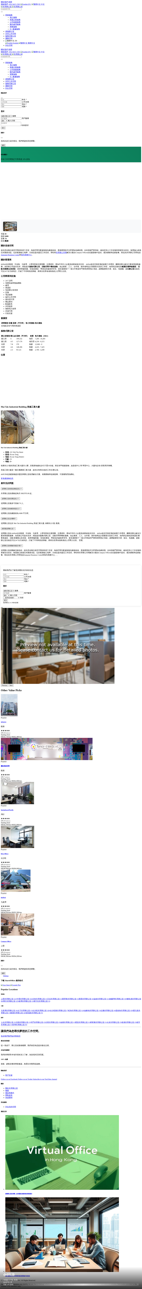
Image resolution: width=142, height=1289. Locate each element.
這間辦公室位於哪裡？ (9, 518)
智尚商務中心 (26, 255)
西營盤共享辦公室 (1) (70, 999)
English (15, 43)
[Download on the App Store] (5, 985)
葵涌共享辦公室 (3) (129, 1022)
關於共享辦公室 (11, 1088)
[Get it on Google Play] (15, 985)
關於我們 (4, 2)
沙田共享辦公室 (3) (52, 1022)
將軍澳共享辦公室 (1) (98, 1022)
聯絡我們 (4, 4)
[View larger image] (10, 226)
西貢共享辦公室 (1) (82, 1022)
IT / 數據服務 (15, 29)
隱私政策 (8, 1095)
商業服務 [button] (8, 15)
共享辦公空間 (61, 253)
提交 (3, 128)
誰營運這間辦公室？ (8, 528)
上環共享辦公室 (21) (9, 999)
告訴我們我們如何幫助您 (10, 1036)
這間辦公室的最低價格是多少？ (12, 489)
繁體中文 (31, 43)
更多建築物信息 (7, 478)
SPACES (3, 722)
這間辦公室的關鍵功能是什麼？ (12, 545)
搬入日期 (11, 121)
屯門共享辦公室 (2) (38, 1022)
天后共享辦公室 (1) (54, 999)
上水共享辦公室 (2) (8, 1022)
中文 (43, 4)
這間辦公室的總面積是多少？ (11, 508)
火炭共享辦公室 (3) (114, 1022)
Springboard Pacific (7, 810)
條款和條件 (9, 1093)
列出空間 (8, 45)
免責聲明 (8, 1098)
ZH (15, 41)
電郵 (24, 106)
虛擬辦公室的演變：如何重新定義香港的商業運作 (18, 1193)
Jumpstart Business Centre (10, 255)
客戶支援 (8, 1075)
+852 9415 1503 (14, 4)
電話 (24, 104)
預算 (22, 598)
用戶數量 (25, 118)
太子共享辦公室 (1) (25, 1010)
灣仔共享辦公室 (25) (11, 1001)
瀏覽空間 (8, 38)
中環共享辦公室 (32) (24, 999)
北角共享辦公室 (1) (39, 999)
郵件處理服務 (15, 24)
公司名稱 (25, 102)
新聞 (10, 2)
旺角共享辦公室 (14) (76, 1010)
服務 (14, 116)
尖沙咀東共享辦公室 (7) (59, 1010)
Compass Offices (6, 941)
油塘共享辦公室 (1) (67, 1022)
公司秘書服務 (15, 22)
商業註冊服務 (15, 20)
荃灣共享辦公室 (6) (19, 1025)
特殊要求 (25, 125)
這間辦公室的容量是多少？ (10, 498)
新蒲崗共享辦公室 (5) (34, 1013)
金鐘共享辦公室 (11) (101, 999)
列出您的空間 (10, 1107)
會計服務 (13, 17)
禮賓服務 (13, 27)
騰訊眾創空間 (5, 766)
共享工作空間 (10, 34)
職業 (7, 1091)
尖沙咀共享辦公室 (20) (41, 1010)
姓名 (24, 99)
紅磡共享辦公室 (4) (108, 1010)
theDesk (3, 897)
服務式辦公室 (10, 36)
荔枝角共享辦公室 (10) (124, 1010)
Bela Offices (4, 854)
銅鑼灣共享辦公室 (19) (118, 999)
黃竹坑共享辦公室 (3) (42, 1001)
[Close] (2, 137)
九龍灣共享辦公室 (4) (9, 1010)
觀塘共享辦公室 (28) (18, 1013)
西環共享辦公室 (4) (86, 999)
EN (29, 4)
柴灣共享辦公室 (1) (26, 1001)
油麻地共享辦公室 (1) (92, 1010)
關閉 (3, 145)
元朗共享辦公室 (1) (23, 1022)
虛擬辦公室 (9, 31)
